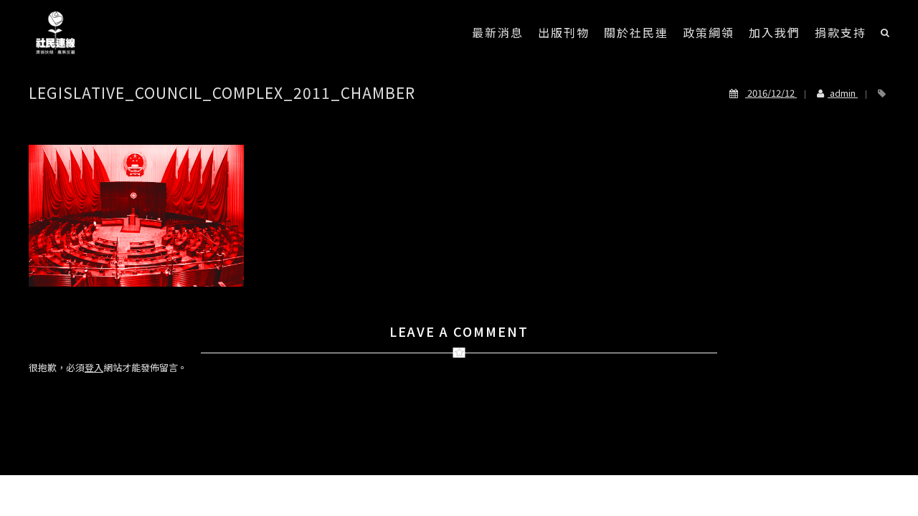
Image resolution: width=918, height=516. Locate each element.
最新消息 (498, 32)
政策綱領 (708, 32)
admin (843, 93)
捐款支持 (840, 32)
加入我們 (774, 32)
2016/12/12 (771, 93)
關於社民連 (636, 32)
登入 (94, 367)
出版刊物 (564, 32)
